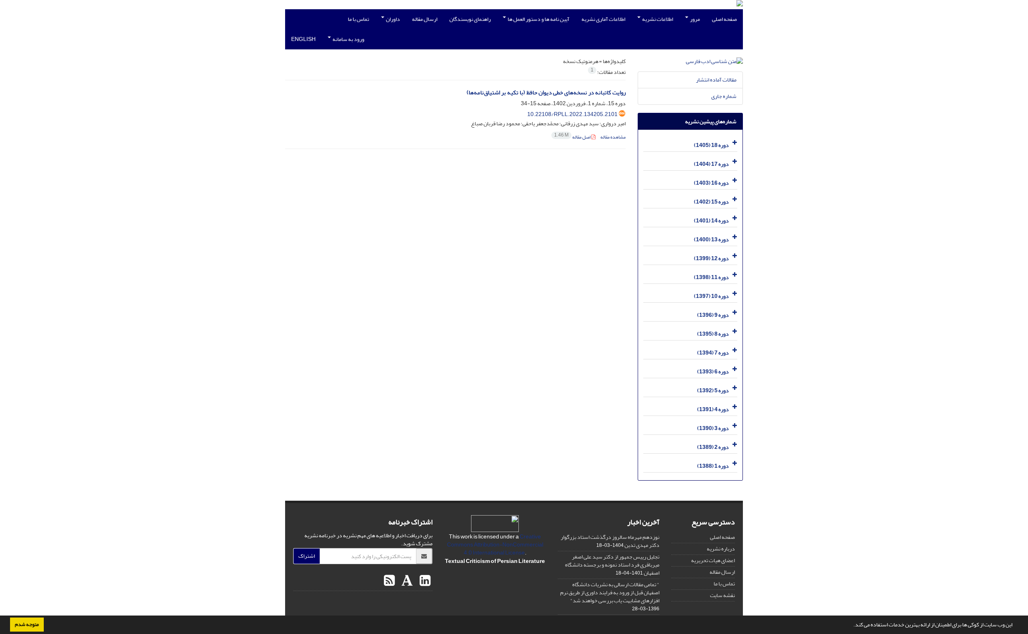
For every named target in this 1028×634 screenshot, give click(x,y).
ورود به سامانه (348, 39)
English (303, 39)
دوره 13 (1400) (711, 239)
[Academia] (406, 581)
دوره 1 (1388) (713, 466)
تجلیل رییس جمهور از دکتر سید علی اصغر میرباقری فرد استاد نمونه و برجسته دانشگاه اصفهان (612, 564)
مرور (694, 19)
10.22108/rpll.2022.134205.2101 (572, 114)
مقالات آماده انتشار (716, 79)
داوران (392, 19)
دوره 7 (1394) (713, 352)
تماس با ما (358, 19)
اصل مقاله (573, 137)
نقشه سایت (722, 595)
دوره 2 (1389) (713, 447)
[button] (851, 625)
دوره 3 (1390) (713, 428)
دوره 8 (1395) (713, 333)
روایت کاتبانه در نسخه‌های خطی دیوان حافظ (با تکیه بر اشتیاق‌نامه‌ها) (546, 92)
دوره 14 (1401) (711, 220)
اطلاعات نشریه (657, 19)
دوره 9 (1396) (713, 315)
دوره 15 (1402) (711, 201)
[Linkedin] (424, 581)
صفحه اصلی (724, 19)
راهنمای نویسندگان (470, 19)
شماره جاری (723, 96)
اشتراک (306, 555)
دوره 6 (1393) (713, 371)
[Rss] (389, 581)
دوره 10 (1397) (711, 296)
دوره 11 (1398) (711, 277)
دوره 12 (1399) (711, 258)
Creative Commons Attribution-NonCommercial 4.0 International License (495, 544)
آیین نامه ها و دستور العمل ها (538, 19)
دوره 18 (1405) (711, 145)
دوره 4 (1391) (713, 409)
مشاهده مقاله (613, 137)
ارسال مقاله (424, 19)
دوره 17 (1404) (711, 164)
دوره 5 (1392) (713, 390)
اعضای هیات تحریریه (713, 560)
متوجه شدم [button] (27, 624)
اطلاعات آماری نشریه (603, 19)
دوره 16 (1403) (711, 182)
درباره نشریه (721, 548)
